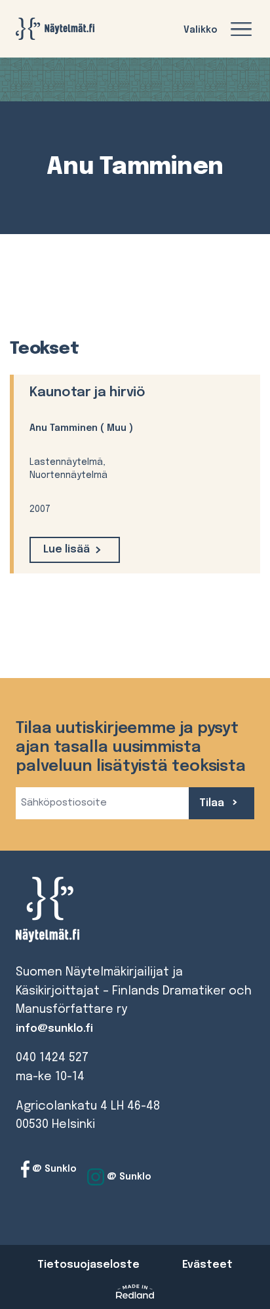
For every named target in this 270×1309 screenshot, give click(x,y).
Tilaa (213, 803)
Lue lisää (66, 549)
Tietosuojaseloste (88, 1264)
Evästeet (207, 1264)
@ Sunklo (53, 1169)
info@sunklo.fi (54, 1028)
